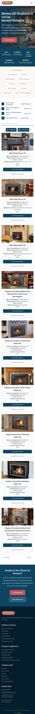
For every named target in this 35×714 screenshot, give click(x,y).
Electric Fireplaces (24, 79)
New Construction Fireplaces (23, 93)
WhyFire (19, 713)
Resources (4, 676)
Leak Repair (4, 631)
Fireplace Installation (7, 657)
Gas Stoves (24, 88)
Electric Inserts (12, 88)
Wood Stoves (7, 93)
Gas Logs (23, 74)
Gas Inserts (11, 84)
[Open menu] (32, 3)
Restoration (4, 634)
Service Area (5, 671)
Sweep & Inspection (7, 628)
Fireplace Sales (5, 655)
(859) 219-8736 (5, 690)
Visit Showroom (17, 599)
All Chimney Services (7, 641)
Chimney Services (8, 625)
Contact (3, 674)
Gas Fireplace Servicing (8, 639)
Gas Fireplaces (13, 74)
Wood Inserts (23, 84)
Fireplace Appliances (10, 646)
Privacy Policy (5, 679)
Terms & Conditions (7, 681)
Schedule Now (9, 40)
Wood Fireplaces (10, 79)
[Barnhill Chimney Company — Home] (7, 3)
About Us (4, 668)
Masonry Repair (5, 636)
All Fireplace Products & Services (10, 660)
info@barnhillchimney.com (8, 692)
